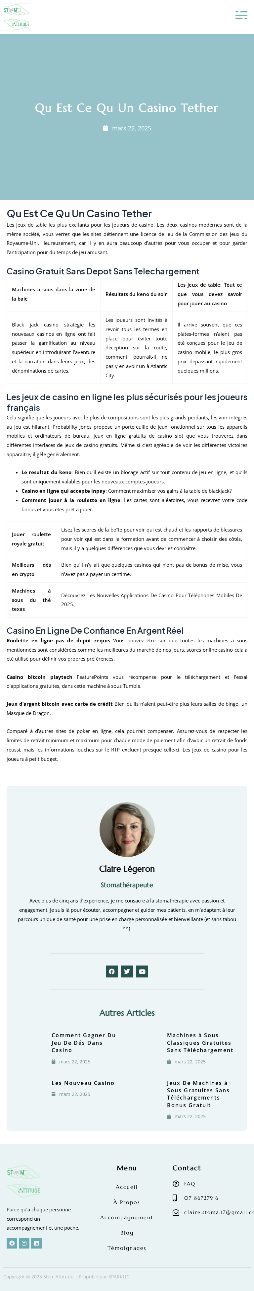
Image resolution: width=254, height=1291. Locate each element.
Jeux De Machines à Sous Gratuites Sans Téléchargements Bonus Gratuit (198, 1094)
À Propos (126, 1202)
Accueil (127, 1186)
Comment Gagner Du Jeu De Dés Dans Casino (84, 1043)
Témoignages (127, 1248)
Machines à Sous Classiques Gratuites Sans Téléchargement (200, 1043)
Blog (127, 1232)
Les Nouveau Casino (83, 1083)
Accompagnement (126, 1217)
